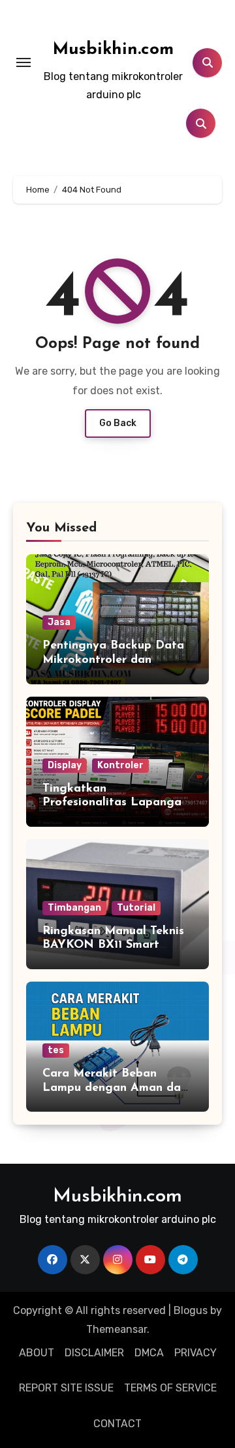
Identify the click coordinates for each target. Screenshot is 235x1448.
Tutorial (136, 907)
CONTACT (117, 1423)
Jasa (59, 622)
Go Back (117, 423)
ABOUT (36, 1353)
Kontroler (120, 765)
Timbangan (74, 907)
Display (65, 765)
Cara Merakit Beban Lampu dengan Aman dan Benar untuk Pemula (114, 1088)
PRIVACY (195, 1353)
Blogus (191, 1310)
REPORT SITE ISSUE (66, 1388)
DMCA (149, 1353)
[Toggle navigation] (23, 62)
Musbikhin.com (113, 50)
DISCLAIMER (94, 1353)
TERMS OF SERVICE (170, 1388)
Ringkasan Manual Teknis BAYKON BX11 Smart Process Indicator (113, 945)
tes (56, 1050)
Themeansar (116, 1329)
